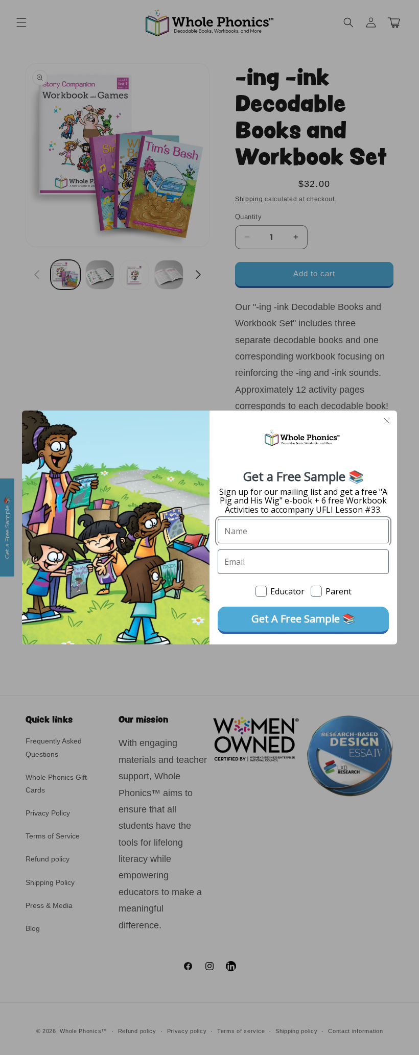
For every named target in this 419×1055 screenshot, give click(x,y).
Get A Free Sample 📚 (303, 619)
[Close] (387, 421)
